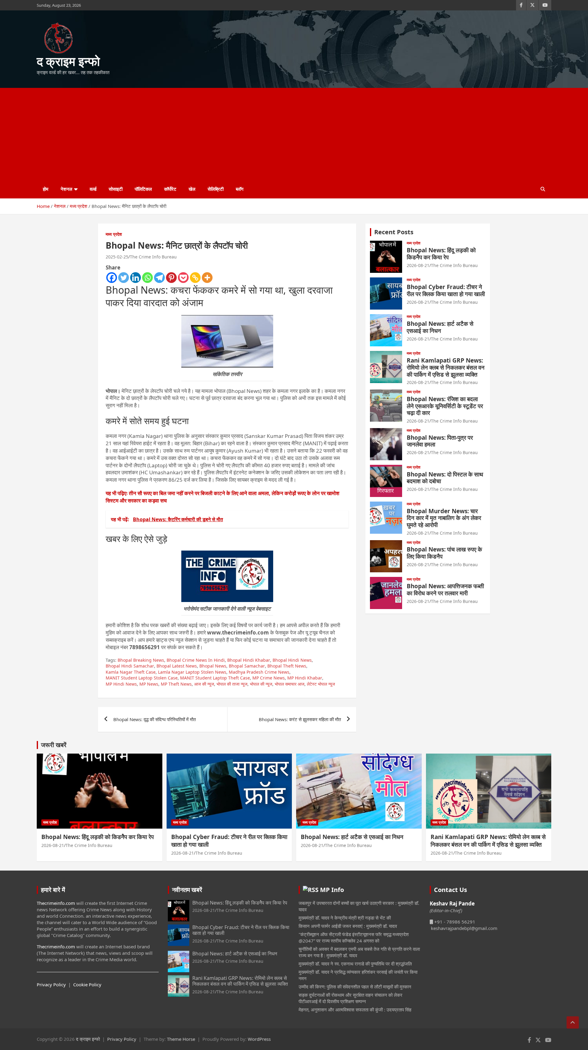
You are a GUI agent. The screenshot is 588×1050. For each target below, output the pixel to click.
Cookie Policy (87, 984)
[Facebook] (111, 277)
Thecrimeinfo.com (56, 903)
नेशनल (66, 189)
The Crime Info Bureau (153, 257)
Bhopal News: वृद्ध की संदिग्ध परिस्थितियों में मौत (154, 719)
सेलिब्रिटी (216, 189)
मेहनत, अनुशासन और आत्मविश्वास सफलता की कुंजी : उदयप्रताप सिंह (355, 1010)
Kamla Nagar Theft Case (131, 672)
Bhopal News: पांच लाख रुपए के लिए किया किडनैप (444, 552)
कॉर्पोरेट (170, 189)
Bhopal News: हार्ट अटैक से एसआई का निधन (440, 327)
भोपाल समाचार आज (289, 684)
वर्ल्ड (93, 189)
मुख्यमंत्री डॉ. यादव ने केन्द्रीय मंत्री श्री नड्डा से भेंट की (345, 918)
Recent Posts (393, 232)
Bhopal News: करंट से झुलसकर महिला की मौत (300, 719)
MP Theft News (176, 684)
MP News (148, 684)
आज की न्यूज (204, 684)
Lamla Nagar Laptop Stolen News (192, 672)
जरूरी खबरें (53, 745)
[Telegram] (159, 277)
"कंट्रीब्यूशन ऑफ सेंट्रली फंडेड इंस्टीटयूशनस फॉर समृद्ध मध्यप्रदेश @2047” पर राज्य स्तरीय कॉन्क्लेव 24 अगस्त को (354, 937)
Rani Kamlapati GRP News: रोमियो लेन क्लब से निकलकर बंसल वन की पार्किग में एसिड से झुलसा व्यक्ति (445, 367)
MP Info (332, 890)
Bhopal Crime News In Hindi (196, 660)
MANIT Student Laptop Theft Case (215, 678)
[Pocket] (183, 277)
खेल (192, 189)
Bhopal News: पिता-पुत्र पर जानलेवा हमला (440, 441)
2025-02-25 (117, 257)
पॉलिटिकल (143, 189)
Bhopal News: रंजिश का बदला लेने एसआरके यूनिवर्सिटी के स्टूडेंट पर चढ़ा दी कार (445, 406)
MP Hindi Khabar (304, 678)
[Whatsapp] (147, 277)
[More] (207, 277)
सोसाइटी (116, 189)
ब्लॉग (239, 189)
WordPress (259, 1039)
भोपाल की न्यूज (261, 684)
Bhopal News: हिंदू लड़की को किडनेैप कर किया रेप (441, 253)
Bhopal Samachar (247, 666)
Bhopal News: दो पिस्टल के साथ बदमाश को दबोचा (445, 477)
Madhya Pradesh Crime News (259, 672)
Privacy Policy (51, 984)
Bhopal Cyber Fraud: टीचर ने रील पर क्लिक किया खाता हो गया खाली (446, 290)
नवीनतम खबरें (187, 890)
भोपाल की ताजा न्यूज (232, 684)
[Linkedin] (135, 277)
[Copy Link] (195, 277)
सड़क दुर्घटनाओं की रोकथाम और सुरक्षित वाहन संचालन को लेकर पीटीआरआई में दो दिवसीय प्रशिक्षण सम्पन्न (350, 998)
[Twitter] (123, 277)
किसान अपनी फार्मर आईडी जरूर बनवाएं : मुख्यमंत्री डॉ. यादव (348, 926)
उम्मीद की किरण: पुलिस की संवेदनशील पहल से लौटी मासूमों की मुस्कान (355, 987)
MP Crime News (268, 678)
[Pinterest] (171, 277)
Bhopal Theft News (286, 666)
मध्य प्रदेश (114, 234)
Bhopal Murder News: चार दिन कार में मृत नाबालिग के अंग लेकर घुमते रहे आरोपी (444, 518)
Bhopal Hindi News (292, 660)
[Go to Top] (573, 1022)
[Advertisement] (294, 134)
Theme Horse (181, 1039)
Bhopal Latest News (176, 666)
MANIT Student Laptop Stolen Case (142, 678)
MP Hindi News (121, 684)
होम (45, 189)
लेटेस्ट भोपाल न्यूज (321, 684)
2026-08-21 (418, 265)
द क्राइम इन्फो (68, 61)
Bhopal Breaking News (141, 660)
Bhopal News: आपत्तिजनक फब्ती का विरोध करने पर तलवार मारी (445, 589)
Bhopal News (212, 666)
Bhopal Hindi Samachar (130, 666)
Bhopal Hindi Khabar (248, 660)
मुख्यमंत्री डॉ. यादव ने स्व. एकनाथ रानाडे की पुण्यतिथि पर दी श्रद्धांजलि (355, 964)
